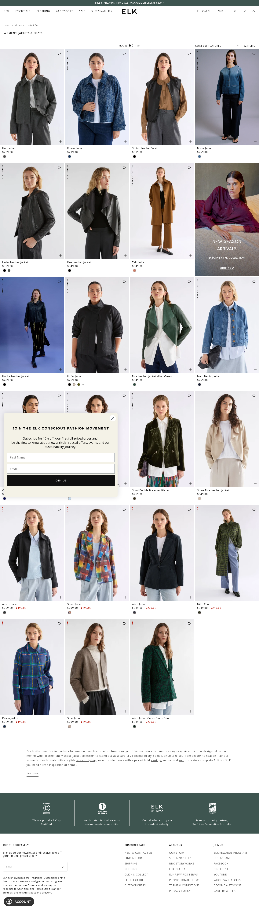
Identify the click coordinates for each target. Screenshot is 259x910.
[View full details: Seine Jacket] (97, 553)
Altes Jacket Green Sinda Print (151, 718)
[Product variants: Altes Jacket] (190, 597)
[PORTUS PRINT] (199, 612)
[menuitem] (6, 11)
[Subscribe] (62, 866)
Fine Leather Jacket (79, 262)
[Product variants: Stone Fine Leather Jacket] (255, 483)
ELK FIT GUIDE (134, 880)
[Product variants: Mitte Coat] (255, 597)
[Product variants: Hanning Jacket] (125, 483)
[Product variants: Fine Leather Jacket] (125, 255)
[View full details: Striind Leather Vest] (162, 97)
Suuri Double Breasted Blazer (151, 490)
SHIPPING (131, 863)
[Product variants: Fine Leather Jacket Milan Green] (190, 369)
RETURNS (131, 869)
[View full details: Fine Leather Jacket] (97, 211)
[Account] (244, 11)
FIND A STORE (134, 858)
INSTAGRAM (222, 858)
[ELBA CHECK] (4, 726)
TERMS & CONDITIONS (184, 885)
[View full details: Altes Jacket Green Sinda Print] (162, 667)
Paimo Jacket (10, 718)
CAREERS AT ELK (224, 891)
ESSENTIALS (23, 11)
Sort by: (201, 45)
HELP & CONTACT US (139, 852)
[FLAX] (74, 384)
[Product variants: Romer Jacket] (125, 141)
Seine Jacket (75, 604)
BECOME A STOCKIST (228, 885)
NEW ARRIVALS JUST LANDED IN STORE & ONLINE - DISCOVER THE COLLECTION (129, 3)
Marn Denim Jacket (209, 376)
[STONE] (199, 498)
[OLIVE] (78, 384)
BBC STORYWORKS (181, 863)
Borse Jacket (205, 148)
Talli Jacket (138, 262)
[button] (60, 52)
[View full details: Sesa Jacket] (97, 667)
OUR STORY (177, 852)
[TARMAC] (9, 270)
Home (7, 25)
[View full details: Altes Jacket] (162, 553)
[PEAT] (4, 612)
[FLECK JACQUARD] (69, 156)
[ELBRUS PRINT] (69, 612)
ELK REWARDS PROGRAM (230, 852)
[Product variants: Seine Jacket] (125, 597)
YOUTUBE (220, 874)
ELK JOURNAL (178, 869)
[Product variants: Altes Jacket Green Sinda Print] (190, 711)
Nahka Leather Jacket (15, 376)
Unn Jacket (9, 148)
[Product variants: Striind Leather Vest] (190, 141)
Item (137, 45)
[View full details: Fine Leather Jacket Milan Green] (162, 325)
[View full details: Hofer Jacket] (97, 325)
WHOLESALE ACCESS (227, 880)
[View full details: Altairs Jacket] (32, 553)
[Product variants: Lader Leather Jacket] (60, 255)
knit (181, 760)
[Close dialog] (112, 418)
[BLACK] (134, 156)
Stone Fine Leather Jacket (213, 490)
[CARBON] (134, 612)
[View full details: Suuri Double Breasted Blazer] (162, 439)
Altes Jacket (139, 604)
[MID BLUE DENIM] (199, 156)
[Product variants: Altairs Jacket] (60, 597)
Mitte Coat (203, 604)
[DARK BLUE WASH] (199, 384)
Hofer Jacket (75, 376)
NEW (6, 11)
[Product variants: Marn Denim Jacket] (255, 369)
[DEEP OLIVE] (134, 498)
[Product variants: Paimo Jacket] (60, 711)
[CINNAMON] (134, 270)
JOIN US (60, 480)
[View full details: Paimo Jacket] (32, 667)
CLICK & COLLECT (136, 874)
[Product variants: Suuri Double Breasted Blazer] (190, 483)
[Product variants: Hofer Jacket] (125, 369)
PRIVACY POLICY (180, 891)
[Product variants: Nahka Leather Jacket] (60, 369)
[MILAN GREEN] (134, 384)
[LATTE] (69, 726)
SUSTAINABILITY (180, 858)
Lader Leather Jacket (15, 262)
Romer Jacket (75, 148)
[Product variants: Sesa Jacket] (125, 711)
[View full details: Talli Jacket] (162, 211)
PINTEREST (221, 869)
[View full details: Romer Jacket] (97, 97)
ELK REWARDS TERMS (183, 874)
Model (123, 45)
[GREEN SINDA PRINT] (134, 726)
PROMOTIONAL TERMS (184, 880)
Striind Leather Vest (144, 148)
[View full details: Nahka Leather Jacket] (32, 325)
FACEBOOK (221, 863)
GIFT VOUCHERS (135, 885)
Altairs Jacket (10, 604)
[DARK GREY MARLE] (4, 156)
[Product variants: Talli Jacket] (190, 255)
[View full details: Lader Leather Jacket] (32, 211)
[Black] (4, 270)
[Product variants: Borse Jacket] (255, 141)
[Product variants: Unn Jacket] (60, 141)
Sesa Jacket (74, 718)
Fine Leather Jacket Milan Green (152, 376)
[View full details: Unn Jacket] (32, 97)
